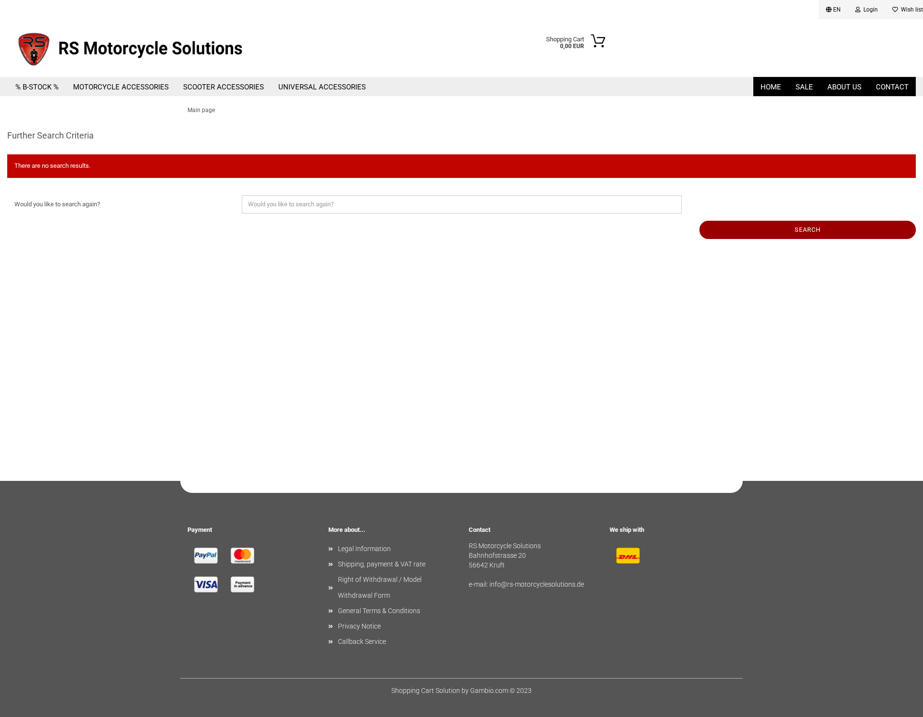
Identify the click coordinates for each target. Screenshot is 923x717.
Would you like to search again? (57, 204)
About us (844, 87)
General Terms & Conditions (379, 611)
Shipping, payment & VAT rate (381, 564)
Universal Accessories (322, 87)
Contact (892, 87)
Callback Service (362, 641)
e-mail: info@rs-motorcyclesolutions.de (526, 584)
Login (869, 9)
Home (771, 87)
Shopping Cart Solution (425, 690)
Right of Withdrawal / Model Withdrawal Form (380, 587)
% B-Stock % (37, 87)
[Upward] (896, 702)
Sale (804, 87)
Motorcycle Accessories (121, 87)
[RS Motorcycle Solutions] (149, 48)
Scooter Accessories (223, 87)
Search (808, 229)
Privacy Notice (359, 626)
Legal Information (364, 549)
